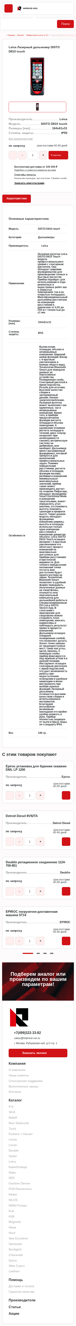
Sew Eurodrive (18, 1238)
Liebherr (14, 1271)
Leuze (13, 1145)
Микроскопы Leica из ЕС (38, 35)
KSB (11, 1216)
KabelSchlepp (18, 1167)
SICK (12, 1112)
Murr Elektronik (19, 1123)
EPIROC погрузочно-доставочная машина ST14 (32, 913)
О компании (17, 1069)
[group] (38, 77)
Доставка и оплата (21, 1286)
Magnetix (15, 1221)
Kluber (13, 1194)
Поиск (65, 23)
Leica (12, 1161)
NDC (12, 1178)
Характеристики (17, 198)
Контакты (15, 1091)
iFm (11, 1106)
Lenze (13, 1139)
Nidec (12, 1172)
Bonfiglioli (15, 1249)
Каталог (20, 35)
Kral (11, 1211)
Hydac (13, 1156)
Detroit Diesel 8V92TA (22, 816)
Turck (12, 1128)
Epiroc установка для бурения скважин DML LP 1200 (36, 768)
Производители (22, 1300)
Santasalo (15, 1244)
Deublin (14, 1150)
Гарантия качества (21, 1291)
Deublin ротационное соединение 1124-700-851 (36, 864)
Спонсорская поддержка (26, 1081)
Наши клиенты (19, 1075)
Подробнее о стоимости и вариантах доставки (35, 170)
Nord (12, 1233)
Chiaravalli (16, 1255)
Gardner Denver (19, 1183)
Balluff (13, 1117)
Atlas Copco (17, 1265)
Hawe (12, 1227)
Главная (11, 35)
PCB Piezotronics (20, 1189)
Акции (14, 1313)
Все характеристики (21, 139)
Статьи (15, 1307)
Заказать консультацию (29, 183)
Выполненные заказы (23, 1086)
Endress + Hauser (21, 1134)
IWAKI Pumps (18, 1205)
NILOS (13, 1200)
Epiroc (13, 1260)
